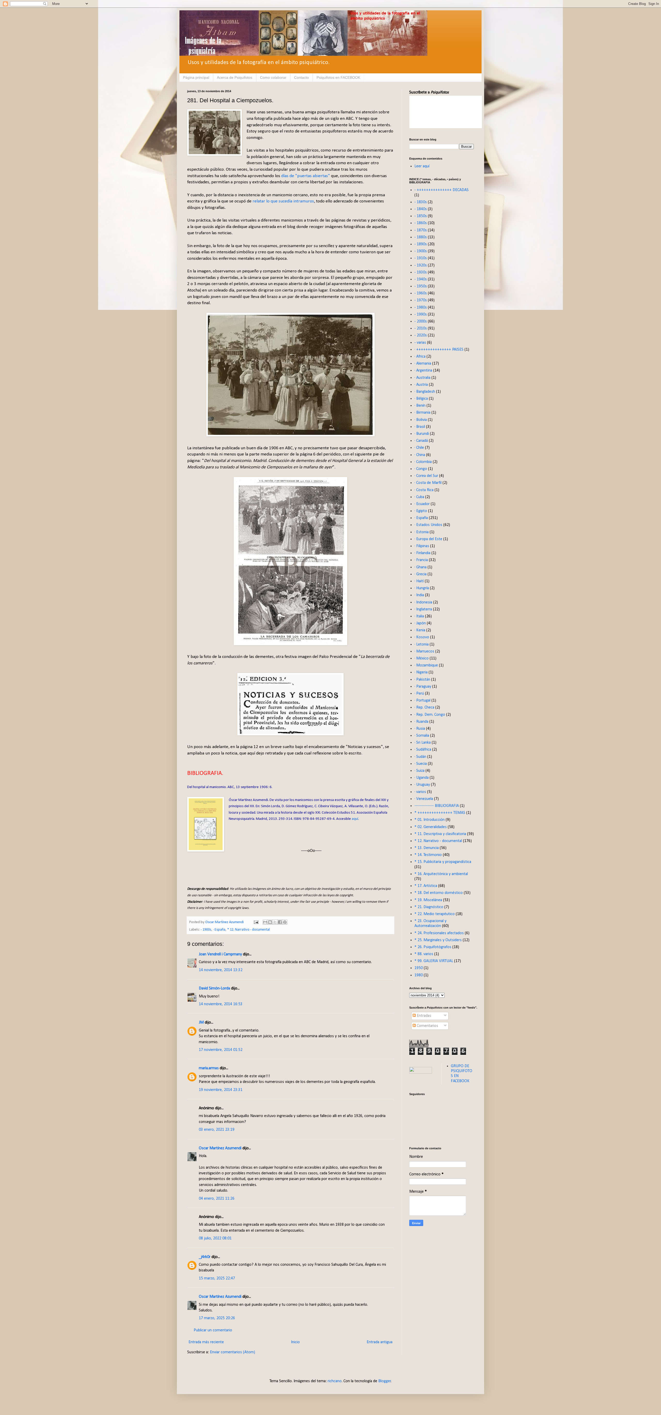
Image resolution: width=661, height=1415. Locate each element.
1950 (418, 968)
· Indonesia (423, 602)
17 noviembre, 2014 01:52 (220, 1050)
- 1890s (420, 244)
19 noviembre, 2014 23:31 (220, 1090)
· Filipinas (421, 546)
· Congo (420, 469)
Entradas (423, 1016)
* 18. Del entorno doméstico (438, 893)
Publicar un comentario (213, 1330)
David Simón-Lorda (214, 988)
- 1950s (420, 286)
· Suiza (419, 771)
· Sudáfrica (422, 750)
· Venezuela (423, 799)
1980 (418, 975)
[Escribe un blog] (270, 922)
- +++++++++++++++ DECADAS (441, 190)
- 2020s (420, 335)
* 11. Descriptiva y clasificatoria (440, 834)
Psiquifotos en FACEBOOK (338, 77)
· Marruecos (424, 651)
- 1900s (206, 930)
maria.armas (209, 1068)
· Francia (421, 560)
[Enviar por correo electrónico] (265, 922)
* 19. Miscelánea (428, 900)
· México (421, 658)
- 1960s (420, 293)
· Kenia (419, 630)
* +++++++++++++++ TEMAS (439, 813)
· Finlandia (422, 553)
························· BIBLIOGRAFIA (436, 806)
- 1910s (420, 258)
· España (219, 930)
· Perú (419, 693)
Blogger (384, 1381)
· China (419, 455)
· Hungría (421, 588)
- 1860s (420, 223)
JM (201, 1022)
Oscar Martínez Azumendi (220, 1148)
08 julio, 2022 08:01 (215, 1238)
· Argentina (423, 370)
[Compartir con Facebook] (279, 922)
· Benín (420, 406)
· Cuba (419, 497)
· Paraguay (422, 687)
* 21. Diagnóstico (428, 907)
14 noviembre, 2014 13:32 (220, 970)
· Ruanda (421, 722)
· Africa (420, 357)
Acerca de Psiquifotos (234, 77)
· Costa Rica (424, 490)
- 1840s (420, 209)
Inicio (295, 1342)
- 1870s (420, 230)
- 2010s (420, 328)
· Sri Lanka (422, 743)
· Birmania (422, 413)
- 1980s (420, 307)
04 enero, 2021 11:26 (216, 1199)
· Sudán (420, 757)
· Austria (421, 385)
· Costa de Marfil (428, 483)
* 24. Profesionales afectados (439, 933)
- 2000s (420, 321)
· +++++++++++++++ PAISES (438, 350)
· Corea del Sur (426, 476)
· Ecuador (422, 504)
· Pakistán (422, 680)
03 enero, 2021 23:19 (216, 1130)
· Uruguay (422, 785)
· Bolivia (420, 420)
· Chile (419, 448)
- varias (420, 343)
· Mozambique (426, 665)
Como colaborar (273, 77)
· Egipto (420, 511)
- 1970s (420, 300)
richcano (335, 1381)
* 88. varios (423, 954)
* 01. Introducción (429, 820)
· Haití (419, 581)
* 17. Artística (425, 886)
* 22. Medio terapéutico (434, 914)
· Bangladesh (424, 392)
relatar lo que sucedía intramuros (283, 201)
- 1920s (420, 265)
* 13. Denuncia (426, 848)
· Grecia (420, 574)
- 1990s (420, 314)
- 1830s (420, 202)
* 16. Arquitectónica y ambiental (441, 874)
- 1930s (420, 272)
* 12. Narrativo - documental (248, 930)
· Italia (419, 616)
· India (419, 595)
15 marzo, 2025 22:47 (217, 1278)
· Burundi (421, 434)
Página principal (196, 77)
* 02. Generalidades (430, 827)
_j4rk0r (204, 1257)
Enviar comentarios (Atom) (232, 1352)
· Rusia (419, 729)
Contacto (301, 77)
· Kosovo (421, 637)
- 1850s (420, 216)
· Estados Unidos (428, 525)
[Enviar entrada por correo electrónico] (255, 922)
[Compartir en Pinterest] (284, 922)
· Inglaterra (423, 609)
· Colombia (423, 462)
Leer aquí (421, 166)
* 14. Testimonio (428, 855)
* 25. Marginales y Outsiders (438, 940)
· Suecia (420, 764)
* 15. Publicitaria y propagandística (442, 862)
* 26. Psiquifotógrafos (432, 947)
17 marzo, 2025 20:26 (217, 1318)
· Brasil (419, 427)
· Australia (422, 378)
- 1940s (420, 279)
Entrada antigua (379, 1342)
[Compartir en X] (275, 922)
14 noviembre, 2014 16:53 (220, 1004)
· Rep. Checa (424, 707)
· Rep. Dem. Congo (429, 715)
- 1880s (420, 237)
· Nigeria (421, 672)
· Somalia (421, 736)
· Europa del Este (428, 539)
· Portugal (422, 700)
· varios (420, 792)
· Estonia (421, 532)
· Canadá (421, 441)
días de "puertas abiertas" (305, 176)
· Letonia (421, 644)
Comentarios (427, 1026)
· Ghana (420, 567)
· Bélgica (421, 399)
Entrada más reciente (206, 1342)
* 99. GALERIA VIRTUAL (433, 961)
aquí (355, 819)
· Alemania (422, 363)
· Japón (420, 623)
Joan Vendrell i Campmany (220, 954)
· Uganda (421, 778)
